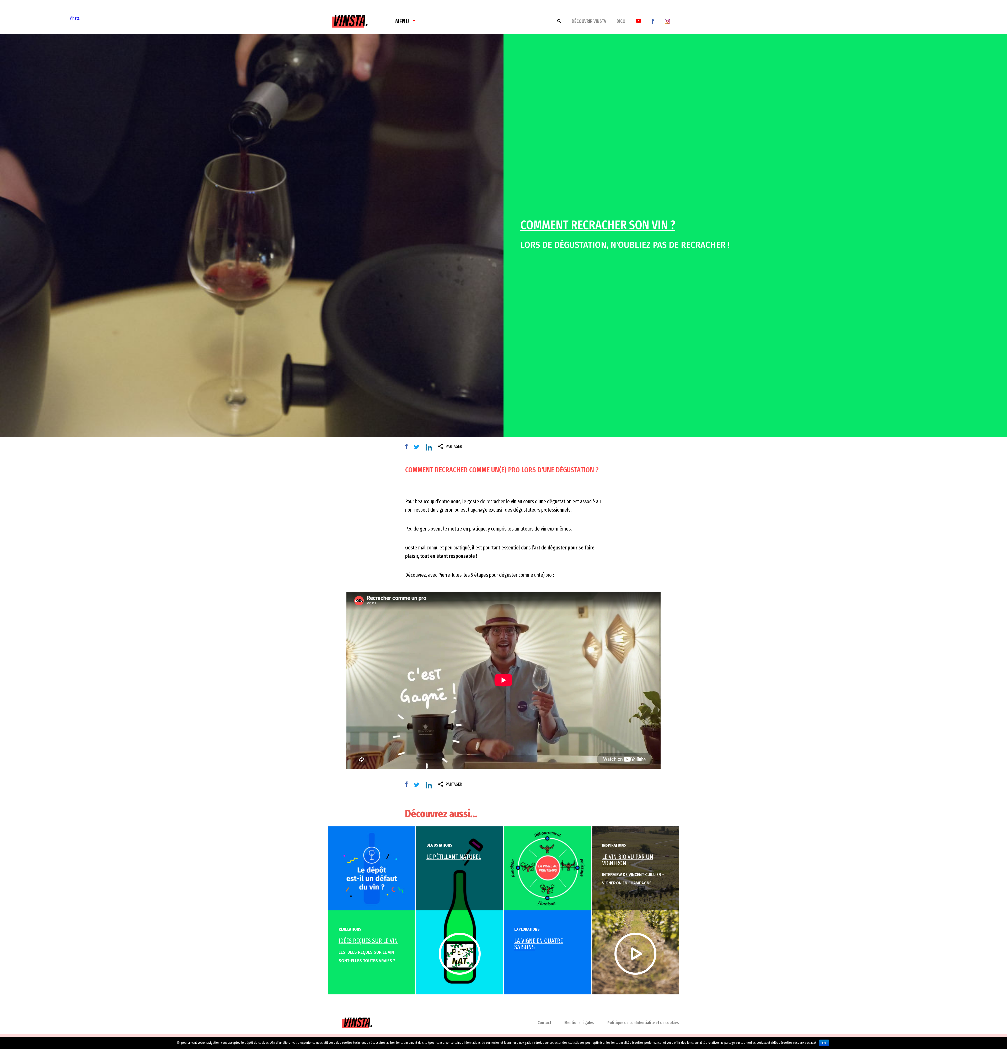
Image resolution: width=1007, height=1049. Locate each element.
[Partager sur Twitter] (418, 446)
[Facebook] (653, 20)
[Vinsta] (350, 17)
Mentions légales (579, 1022)
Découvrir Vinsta (589, 21)
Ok (824, 1043)
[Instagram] (667, 20)
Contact (544, 1022)
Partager (454, 446)
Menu (402, 21)
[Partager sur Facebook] (407, 446)
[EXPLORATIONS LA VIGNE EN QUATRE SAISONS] (547, 868)
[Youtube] (638, 20)
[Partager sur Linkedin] (430, 448)
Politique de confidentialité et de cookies (643, 1022)
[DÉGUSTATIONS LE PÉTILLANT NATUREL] (459, 910)
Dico (621, 21)
